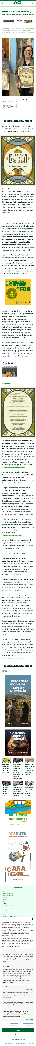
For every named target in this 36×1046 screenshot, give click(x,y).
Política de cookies (8, 1043)
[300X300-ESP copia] (18, 304)
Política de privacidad (21, 1043)
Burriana (4, 671)
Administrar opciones (18, 1040)
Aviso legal (31, 1043)
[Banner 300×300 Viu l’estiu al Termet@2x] (18, 813)
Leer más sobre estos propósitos (28, 1024)
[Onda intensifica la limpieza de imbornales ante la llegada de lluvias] (18, 783)
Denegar (18, 1035)
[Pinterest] (31, 121)
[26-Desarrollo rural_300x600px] (18, 726)
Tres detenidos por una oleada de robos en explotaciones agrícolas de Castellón (29, 768)
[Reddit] (28, 121)
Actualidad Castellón (28, 100)
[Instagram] (10, 121)
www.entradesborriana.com (15, 467)
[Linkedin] (26, 121)
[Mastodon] (20, 121)
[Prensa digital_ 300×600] (18, 856)
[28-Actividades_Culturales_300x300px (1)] (18, 755)
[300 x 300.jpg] (9, 376)
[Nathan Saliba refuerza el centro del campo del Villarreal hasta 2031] (6, 760)
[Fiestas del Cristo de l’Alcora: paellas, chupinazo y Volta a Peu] (6, 783)
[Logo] (17, 3)
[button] (33, 919)
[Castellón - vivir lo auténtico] (18, 22)
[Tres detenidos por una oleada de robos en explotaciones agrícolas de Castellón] (29, 760)
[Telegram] (18, 121)
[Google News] (5, 121)
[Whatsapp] (8, 121)
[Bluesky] (23, 121)
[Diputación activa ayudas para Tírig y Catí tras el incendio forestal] (29, 783)
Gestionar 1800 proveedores (14, 1024)
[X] (15, 121)
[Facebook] (13, 121)
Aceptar (18, 1030)
